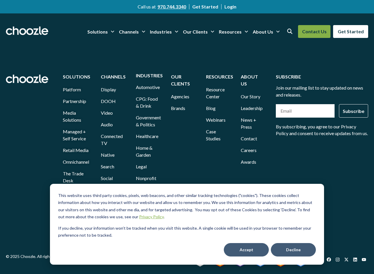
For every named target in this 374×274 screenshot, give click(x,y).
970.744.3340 (171, 6)
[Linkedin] (355, 259)
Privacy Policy (151, 216)
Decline (293, 249)
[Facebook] (328, 259)
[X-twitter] (346, 259)
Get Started (205, 6)
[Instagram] (337, 259)
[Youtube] (363, 259)
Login (230, 6)
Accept (246, 249)
